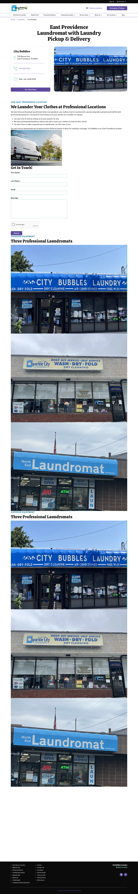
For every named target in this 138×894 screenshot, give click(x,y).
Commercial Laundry (18, 872)
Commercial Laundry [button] (67, 15)
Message (14, 198)
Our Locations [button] (111, 15)
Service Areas (41, 872)
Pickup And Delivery (50, 15)
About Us (15, 877)
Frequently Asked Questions (21, 882)
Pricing (39, 865)
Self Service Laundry (19, 15)
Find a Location (95, 8)
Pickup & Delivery (17, 870)
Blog (123, 15)
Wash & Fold (34, 15)
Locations (21, 19)
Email (13, 190)
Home (13, 19)
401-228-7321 (24, 69)
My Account (120, 1)
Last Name (16, 181)
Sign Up (111, 1)
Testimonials (16, 880)
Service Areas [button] (84, 15)
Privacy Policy (41, 877)
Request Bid (16, 875)
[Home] (19, 8)
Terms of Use (41, 875)
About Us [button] (97, 15)
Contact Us (40, 867)
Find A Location (122, 867)
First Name (16, 173)
